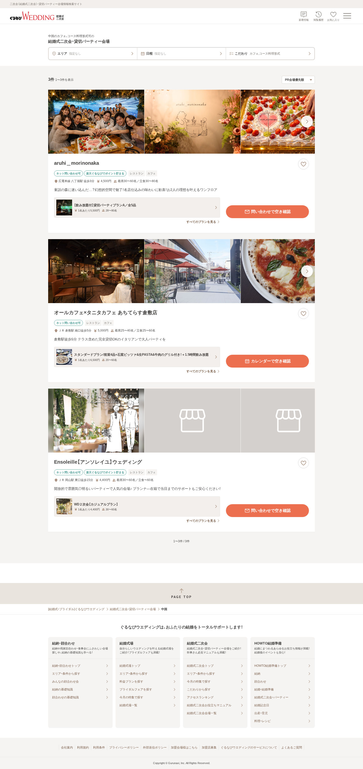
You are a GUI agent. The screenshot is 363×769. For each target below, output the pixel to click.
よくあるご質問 (291, 747)
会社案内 (67, 747)
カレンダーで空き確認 (271, 361)
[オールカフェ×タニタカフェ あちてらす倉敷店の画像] (181, 271)
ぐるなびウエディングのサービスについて (249, 747)
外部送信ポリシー (155, 747)
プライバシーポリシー (124, 747)
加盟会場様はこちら (184, 747)
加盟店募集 (209, 747)
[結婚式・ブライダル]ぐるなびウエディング (76, 609)
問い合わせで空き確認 (271, 211)
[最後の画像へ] (307, 121)
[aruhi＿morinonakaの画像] (181, 122)
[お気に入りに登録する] (303, 164)
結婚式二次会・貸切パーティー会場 (133, 609)
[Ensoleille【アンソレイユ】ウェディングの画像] (181, 421)
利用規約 (83, 747)
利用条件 (99, 747)
